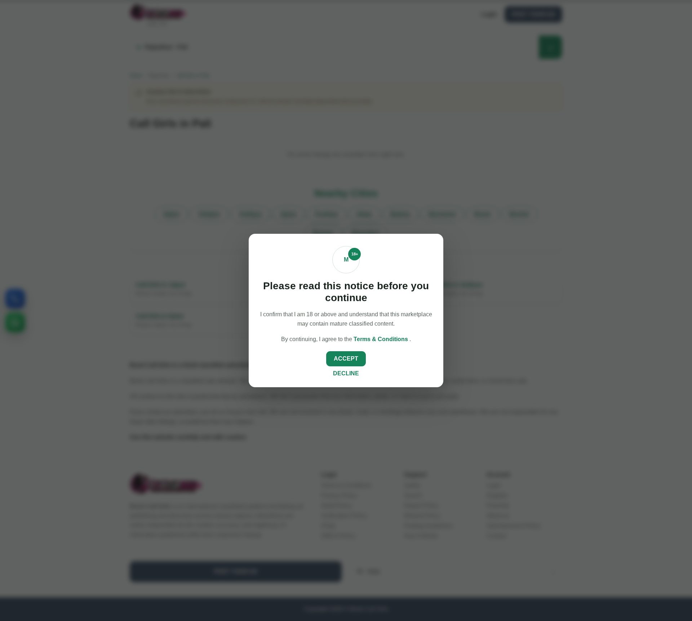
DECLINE (346, 373)
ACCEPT (346, 359)
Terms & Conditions (381, 339)
